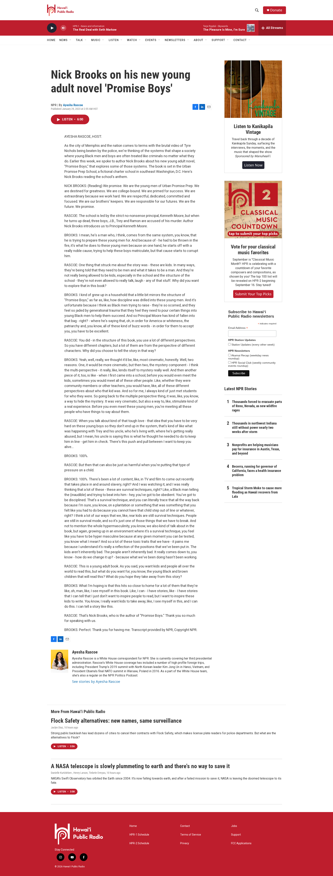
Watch (132, 40)
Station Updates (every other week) (253, 344)
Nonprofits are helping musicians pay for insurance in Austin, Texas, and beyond (256, 449)
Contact (185, 826)
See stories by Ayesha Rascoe (96, 681)
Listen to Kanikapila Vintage (253, 129)
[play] (52, 28)
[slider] (69, 28)
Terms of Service (190, 834)
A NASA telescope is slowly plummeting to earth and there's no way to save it (140, 766)
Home (51, 40)
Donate (276, 10)
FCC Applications (241, 843)
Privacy (184, 843)
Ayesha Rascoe (73, 105)
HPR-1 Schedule (139, 834)
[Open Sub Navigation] (70, 40)
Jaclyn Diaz (57, 727)
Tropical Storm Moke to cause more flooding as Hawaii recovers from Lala (257, 492)
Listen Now (253, 165)
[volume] (63, 28)
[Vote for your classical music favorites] (253, 209)
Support (236, 834)
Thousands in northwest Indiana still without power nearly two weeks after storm (254, 427)
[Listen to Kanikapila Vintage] (253, 89)
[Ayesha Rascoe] (59, 661)
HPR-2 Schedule (139, 843)
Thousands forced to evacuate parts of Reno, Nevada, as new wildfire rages (257, 406)
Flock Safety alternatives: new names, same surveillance (116, 720)
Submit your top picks (253, 294)
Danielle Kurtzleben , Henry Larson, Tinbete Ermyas (78, 772)
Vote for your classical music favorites (253, 249)
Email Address (238, 328)
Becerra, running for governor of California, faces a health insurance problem (256, 470)
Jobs (234, 826)
